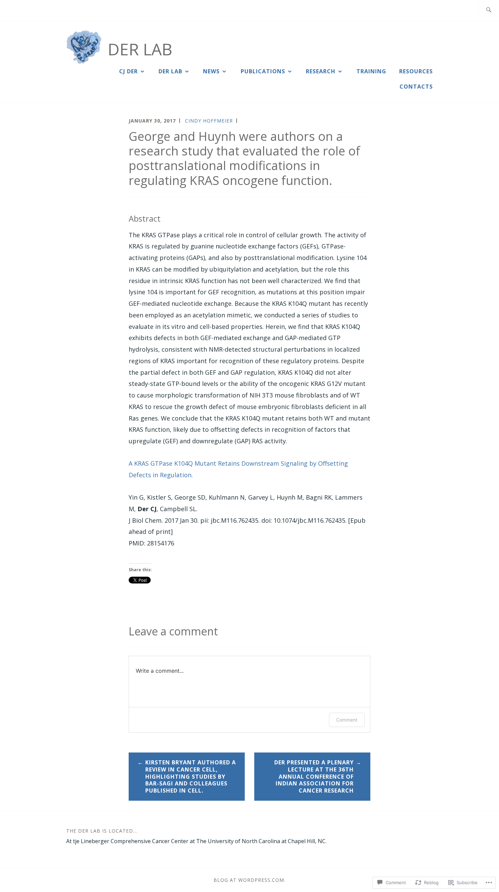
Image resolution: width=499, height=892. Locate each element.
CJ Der (128, 71)
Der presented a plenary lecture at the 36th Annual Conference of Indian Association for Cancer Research (314, 776)
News (211, 71)
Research (320, 71)
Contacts (416, 86)
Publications (263, 71)
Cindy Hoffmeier (209, 120)
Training (371, 71)
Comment (346, 720)
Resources (416, 71)
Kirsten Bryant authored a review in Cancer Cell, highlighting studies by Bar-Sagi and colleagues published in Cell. (190, 776)
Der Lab (140, 49)
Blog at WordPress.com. (249, 880)
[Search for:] (488, 10)
